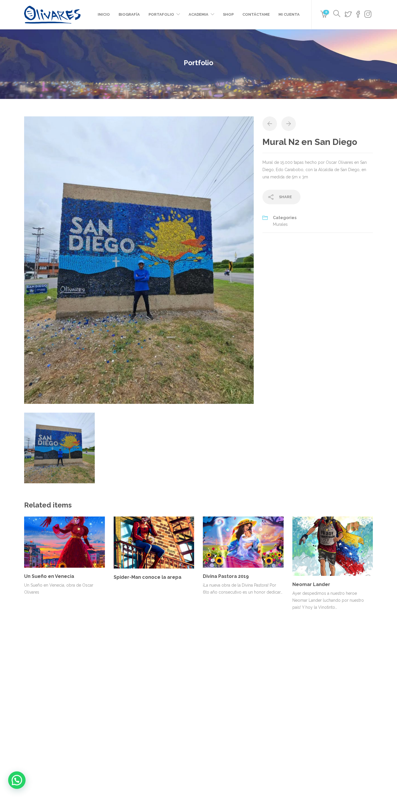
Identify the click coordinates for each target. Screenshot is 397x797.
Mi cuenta (289, 14)
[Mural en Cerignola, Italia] (215, 713)
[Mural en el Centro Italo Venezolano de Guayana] (244, 684)
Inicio (104, 14)
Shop (228, 14)
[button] (17, 780)
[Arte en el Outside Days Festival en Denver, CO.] (273, 684)
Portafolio (161, 14)
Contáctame (256, 14)
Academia (198, 14)
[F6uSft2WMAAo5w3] (139, 260)
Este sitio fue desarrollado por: (198, 773)
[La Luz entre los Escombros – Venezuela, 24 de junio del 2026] (215, 684)
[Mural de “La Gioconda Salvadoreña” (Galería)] (273, 713)
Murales (280, 224)
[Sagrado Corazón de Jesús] (244, 713)
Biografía (129, 14)
